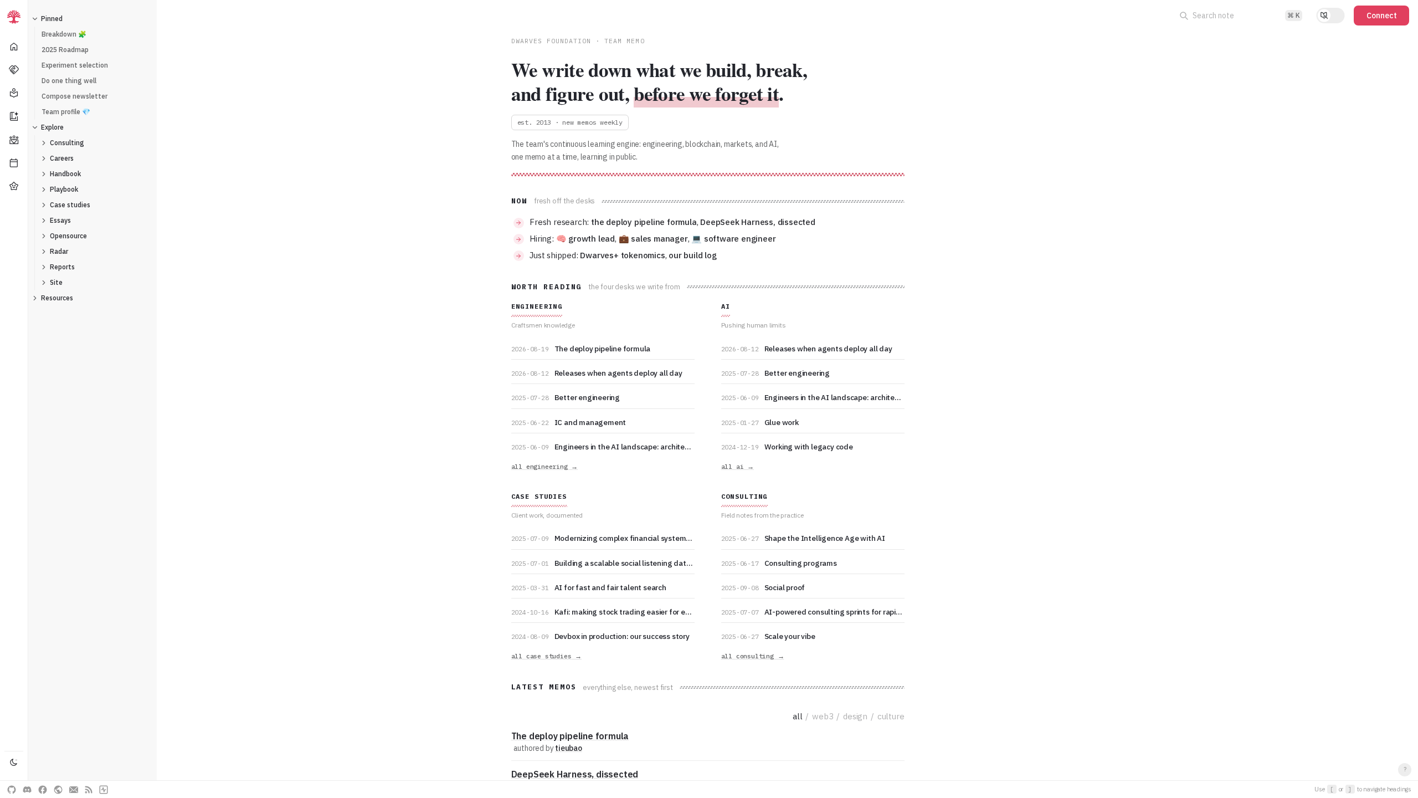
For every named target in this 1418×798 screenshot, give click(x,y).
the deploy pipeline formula (644, 222)
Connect (1381, 16)
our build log (692, 255)
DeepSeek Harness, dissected (757, 222)
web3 (822, 716)
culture (891, 716)
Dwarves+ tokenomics (622, 255)
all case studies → (546, 656)
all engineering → (544, 466)
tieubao (568, 748)
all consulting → (752, 656)
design (855, 716)
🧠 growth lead (585, 238)
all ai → (737, 466)
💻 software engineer (733, 238)
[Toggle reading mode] (1330, 15)
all (797, 716)
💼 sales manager (653, 238)
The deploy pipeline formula (570, 735)
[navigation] (14, 399)
